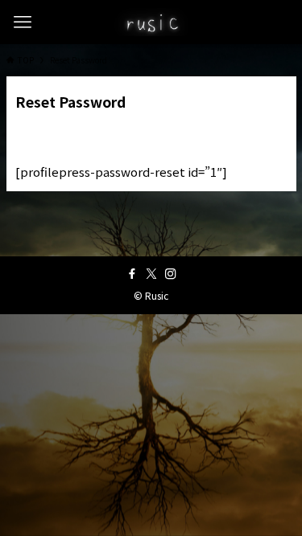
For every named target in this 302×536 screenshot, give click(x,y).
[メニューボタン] (22, 22)
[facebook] (132, 274)
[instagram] (170, 274)
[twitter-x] (151, 274)
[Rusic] (151, 22)
